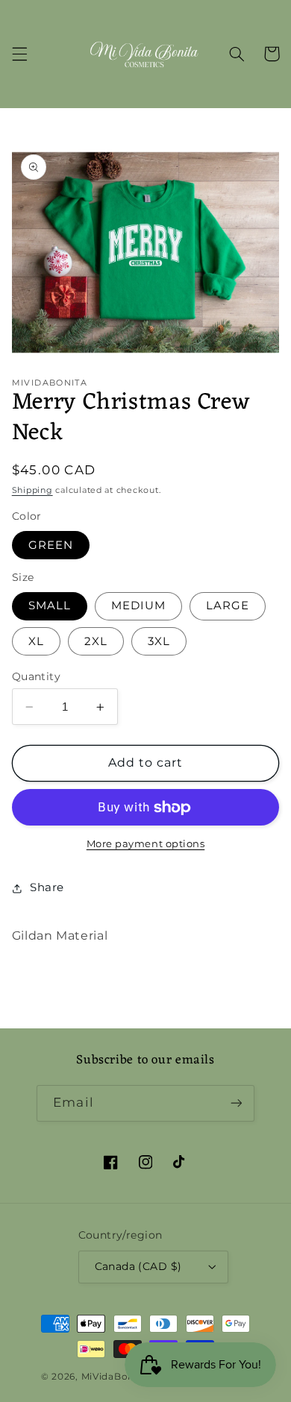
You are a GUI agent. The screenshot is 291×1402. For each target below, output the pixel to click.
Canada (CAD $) (138, 1266)
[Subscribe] (236, 1103)
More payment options (146, 843)
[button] (19, 54)
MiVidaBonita (114, 1376)
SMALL (49, 605)
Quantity (36, 676)
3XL (159, 641)
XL (36, 641)
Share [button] (47, 887)
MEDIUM (138, 605)
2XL (95, 641)
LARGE (227, 605)
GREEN (50, 545)
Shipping (32, 490)
